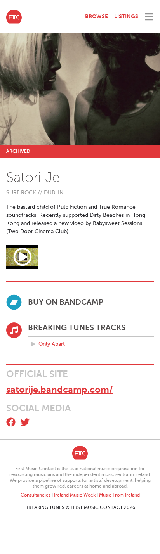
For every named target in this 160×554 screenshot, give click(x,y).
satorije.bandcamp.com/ (59, 389)
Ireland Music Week (75, 495)
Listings (126, 16)
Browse (96, 16)
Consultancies (35, 495)
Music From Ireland (119, 495)
